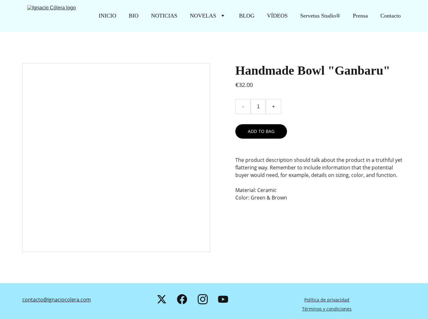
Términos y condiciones (327, 309)
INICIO (107, 16)
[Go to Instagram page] (203, 299)
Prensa (360, 16)
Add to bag (261, 131)
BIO (133, 16)
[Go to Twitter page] (162, 299)
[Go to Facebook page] (182, 299)
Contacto (390, 16)
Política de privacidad (326, 300)
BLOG (246, 16)
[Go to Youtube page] (223, 299)
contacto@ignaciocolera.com (56, 299)
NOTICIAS (164, 16)
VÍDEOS (277, 16)
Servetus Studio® (320, 16)
